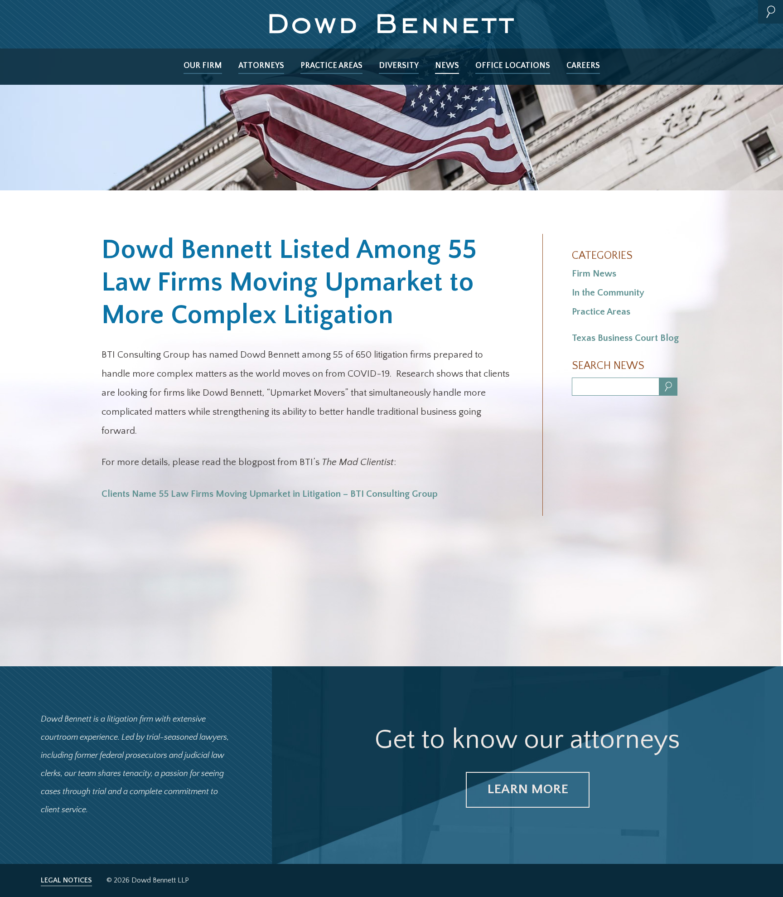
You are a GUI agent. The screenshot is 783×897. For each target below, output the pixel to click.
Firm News (594, 273)
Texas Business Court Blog (625, 338)
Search (770, 12)
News (447, 65)
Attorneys (261, 65)
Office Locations (512, 65)
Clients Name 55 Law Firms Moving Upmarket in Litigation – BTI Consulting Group (270, 494)
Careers (583, 65)
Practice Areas (331, 65)
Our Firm (203, 65)
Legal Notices (66, 880)
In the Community (608, 292)
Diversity (399, 65)
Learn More (527, 789)
